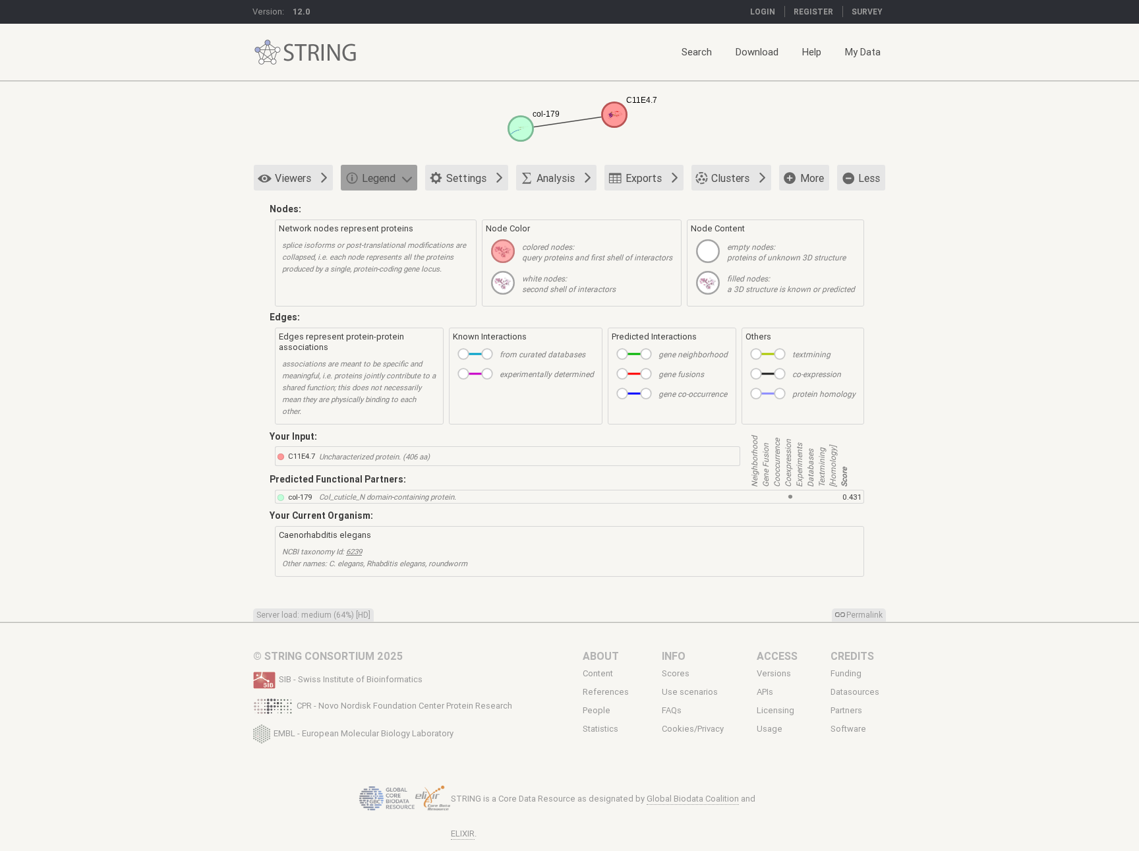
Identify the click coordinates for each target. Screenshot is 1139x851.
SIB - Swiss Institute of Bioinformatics (351, 679)
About (601, 655)
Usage (769, 729)
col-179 (300, 497)
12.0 (301, 11)
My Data (863, 51)
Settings (466, 178)
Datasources (855, 692)
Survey (867, 11)
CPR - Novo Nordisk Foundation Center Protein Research (404, 705)
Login (762, 11)
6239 (354, 551)
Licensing (775, 710)
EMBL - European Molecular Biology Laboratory (363, 733)
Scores (675, 673)
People (596, 710)
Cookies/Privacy (693, 729)
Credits (852, 655)
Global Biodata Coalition (693, 798)
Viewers (293, 178)
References (606, 692)
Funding (846, 673)
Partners (846, 710)
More (812, 178)
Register (813, 11)
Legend (378, 178)
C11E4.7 (301, 456)
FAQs (672, 710)
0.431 (852, 497)
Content (598, 673)
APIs (765, 692)
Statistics (600, 729)
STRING (267, 52)
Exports (644, 178)
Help (811, 51)
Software (848, 729)
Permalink (864, 615)
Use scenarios (690, 692)
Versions (774, 673)
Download (757, 51)
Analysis (556, 178)
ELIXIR (463, 833)
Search (697, 51)
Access (777, 655)
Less (869, 178)
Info (674, 655)
